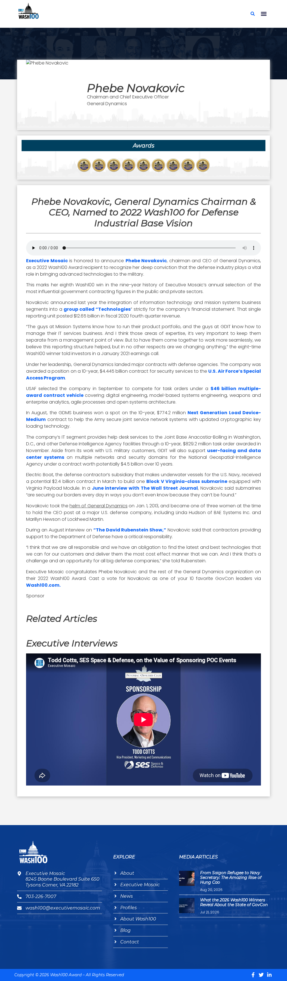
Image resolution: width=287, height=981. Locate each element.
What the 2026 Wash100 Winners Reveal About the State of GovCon (234, 902)
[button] (264, 14)
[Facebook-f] (253, 974)
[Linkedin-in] (269, 974)
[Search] (252, 14)
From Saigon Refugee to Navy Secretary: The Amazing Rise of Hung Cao (230, 877)
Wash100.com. (43, 585)
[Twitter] (261, 974)
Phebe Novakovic (146, 260)
